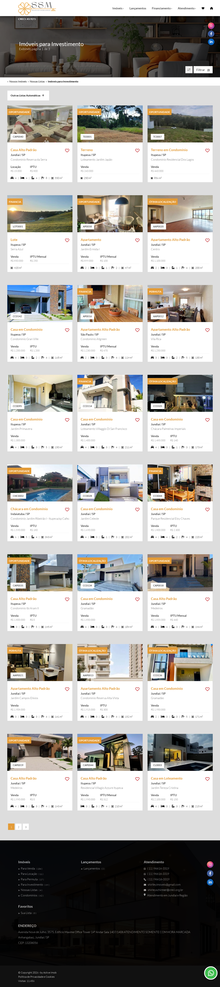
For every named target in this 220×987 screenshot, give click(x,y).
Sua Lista (28, 913)
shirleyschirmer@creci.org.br (165, 890)
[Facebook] (210, 873)
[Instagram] (210, 864)
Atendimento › (187, 8)
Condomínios (32, 895)
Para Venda (31, 868)
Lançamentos (137, 8)
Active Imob (50, 972)
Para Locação (32, 873)
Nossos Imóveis (18, 81)
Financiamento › (162, 8)
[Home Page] (211, 8)
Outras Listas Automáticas (26, 95)
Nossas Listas (37, 81)
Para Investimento (35, 884)
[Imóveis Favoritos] (203, 8)
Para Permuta (32, 879)
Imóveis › (118, 8)
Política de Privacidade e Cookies (36, 976)
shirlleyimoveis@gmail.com (164, 884)
